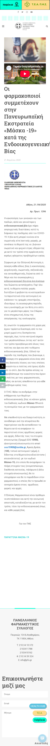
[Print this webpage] (3, 385)
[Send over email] (3, 379)
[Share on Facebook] (3, 360)
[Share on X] (3, 366)
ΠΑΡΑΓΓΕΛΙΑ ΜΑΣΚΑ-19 (16, 537)
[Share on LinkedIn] (3, 372)
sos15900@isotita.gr (15, 447)
